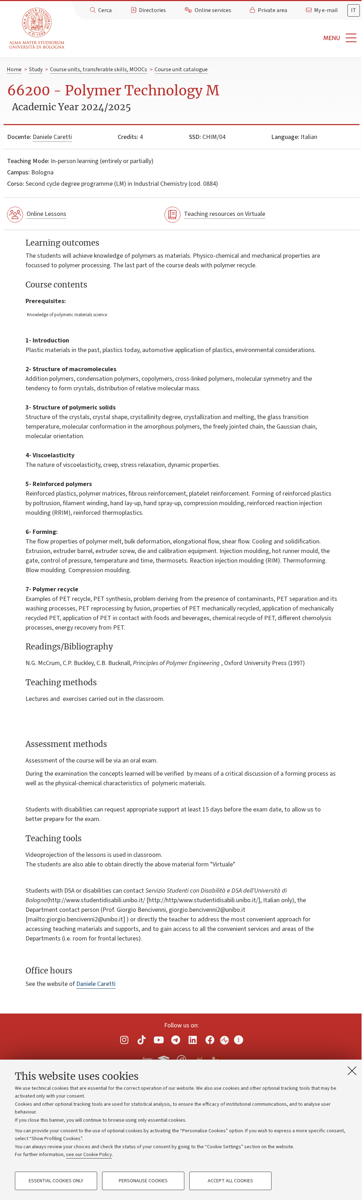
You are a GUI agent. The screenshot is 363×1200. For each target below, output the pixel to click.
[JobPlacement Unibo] (199, 1058)
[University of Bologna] (37, 28)
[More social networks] (239, 1040)
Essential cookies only (56, 1180)
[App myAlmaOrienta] (181, 1059)
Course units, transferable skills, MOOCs (98, 69)
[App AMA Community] (216, 1059)
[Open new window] (124, 1040)
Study (36, 69)
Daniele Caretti (52, 137)
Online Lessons (46, 214)
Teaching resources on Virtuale (224, 214)
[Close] (352, 1070)
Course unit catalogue (181, 69)
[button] (215, 38)
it (353, 10)
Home (14, 69)
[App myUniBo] (164, 1059)
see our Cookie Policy (89, 1154)
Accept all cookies (230, 1180)
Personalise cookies (143, 1180)
